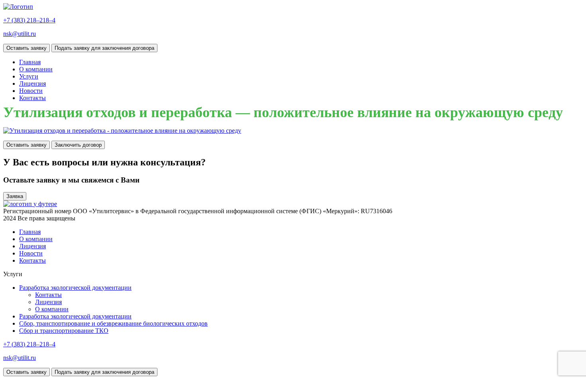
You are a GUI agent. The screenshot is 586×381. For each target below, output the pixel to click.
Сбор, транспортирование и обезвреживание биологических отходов (113, 323)
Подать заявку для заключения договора (104, 48)
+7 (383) (29, 20)
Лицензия (32, 83)
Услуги (28, 76)
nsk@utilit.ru (19, 33)
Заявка (14, 196)
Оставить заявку (26, 48)
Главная (30, 62)
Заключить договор (78, 145)
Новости (31, 90)
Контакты (32, 97)
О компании (36, 69)
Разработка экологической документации (75, 287)
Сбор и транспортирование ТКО (63, 330)
